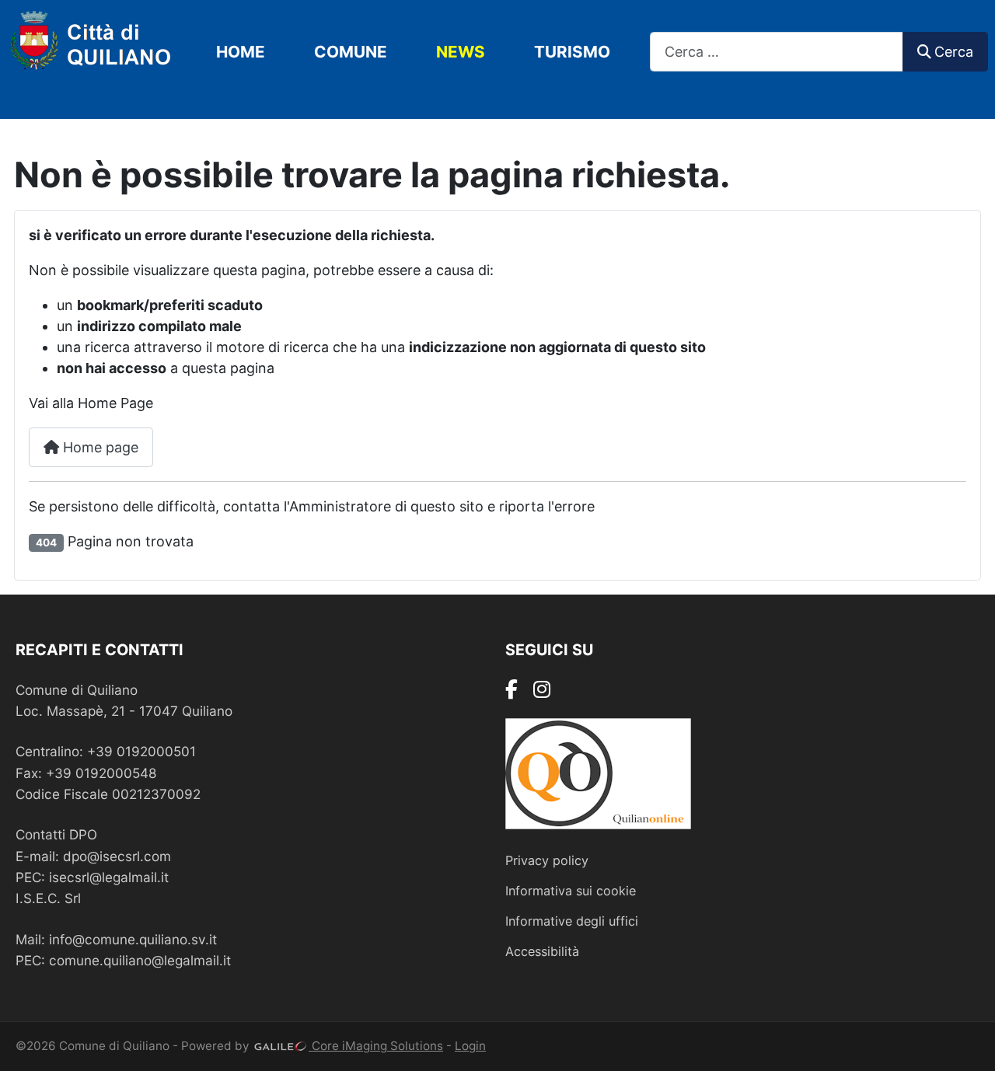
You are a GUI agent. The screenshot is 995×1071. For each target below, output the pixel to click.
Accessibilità (542, 951)
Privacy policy (546, 860)
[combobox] (776, 52)
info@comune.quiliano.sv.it (133, 939)
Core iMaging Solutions (376, 1045)
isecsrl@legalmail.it (109, 877)
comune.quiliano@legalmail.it (140, 960)
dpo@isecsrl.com (117, 856)
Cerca (953, 52)
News (460, 51)
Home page (98, 447)
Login (470, 1045)
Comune (350, 51)
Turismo (572, 51)
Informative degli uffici (571, 921)
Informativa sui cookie (570, 890)
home (240, 51)
